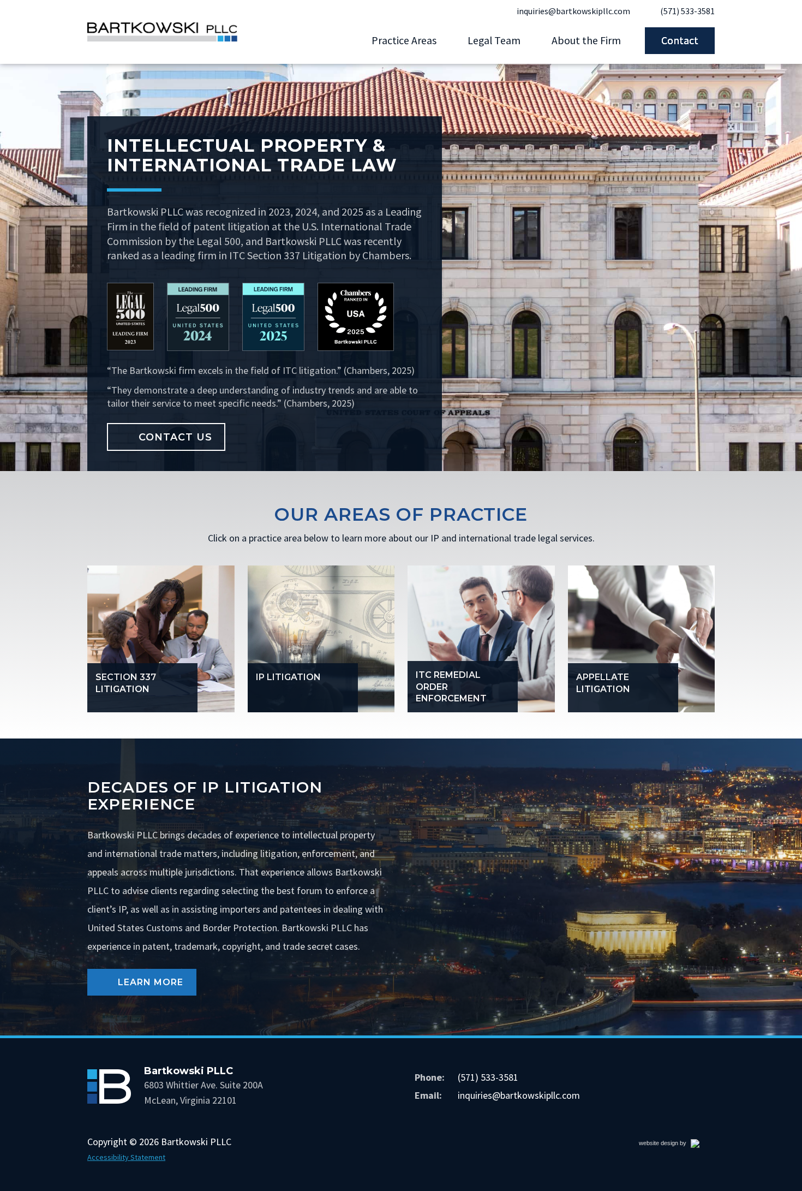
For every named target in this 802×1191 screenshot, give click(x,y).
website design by (674, 1145)
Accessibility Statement (126, 1157)
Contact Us (175, 437)
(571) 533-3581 (687, 10)
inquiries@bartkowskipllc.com (573, 10)
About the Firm (586, 40)
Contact (679, 40)
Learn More (157, 986)
